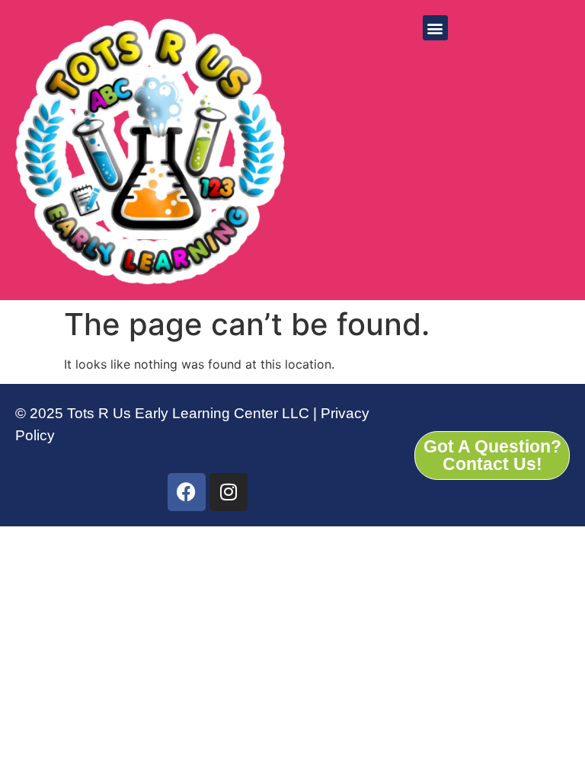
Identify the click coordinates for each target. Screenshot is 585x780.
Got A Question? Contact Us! (492, 455)
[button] (435, 27)
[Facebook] (187, 492)
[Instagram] (228, 492)
